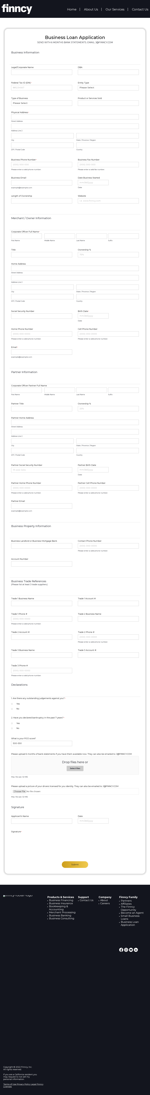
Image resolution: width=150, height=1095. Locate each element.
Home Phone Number (22, 329)
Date (80, 816)
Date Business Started (89, 178)
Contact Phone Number (89, 541)
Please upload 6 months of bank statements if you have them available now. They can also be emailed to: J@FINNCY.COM (71, 754)
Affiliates (126, 903)
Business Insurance (61, 903)
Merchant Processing (62, 912)
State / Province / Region (86, 140)
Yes (18, 704)
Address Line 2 (16, 131)
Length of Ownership (21, 196)
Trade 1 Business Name (22, 598)
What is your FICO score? (23, 738)
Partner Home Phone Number (26, 483)
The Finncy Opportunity (128, 908)
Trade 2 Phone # (86, 632)
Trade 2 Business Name (89, 614)
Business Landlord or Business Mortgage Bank (34, 541)
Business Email (18, 178)
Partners (126, 900)
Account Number (19, 559)
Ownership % (84, 250)
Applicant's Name (20, 816)
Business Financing (61, 900)
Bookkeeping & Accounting (58, 908)
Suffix (110, 241)
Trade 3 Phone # (19, 665)
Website (82, 196)
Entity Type (83, 83)
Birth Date (83, 311)
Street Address (17, 121)
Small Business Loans (130, 917)
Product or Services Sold (90, 98)
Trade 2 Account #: (20, 632)
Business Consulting (61, 918)
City (12, 140)
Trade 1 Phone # (19, 614)
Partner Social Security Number (26, 465)
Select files (75, 768)
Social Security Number (22, 311)
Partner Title (17, 404)
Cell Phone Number (87, 329)
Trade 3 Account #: (87, 650)
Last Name (80, 241)
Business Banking (60, 915)
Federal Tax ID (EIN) (21, 83)
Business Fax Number (88, 160)
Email (14, 347)
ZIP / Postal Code (18, 150)
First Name (15, 241)
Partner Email (18, 501)
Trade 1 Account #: (87, 598)
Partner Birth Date (87, 465)
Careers (105, 903)
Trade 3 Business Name (23, 650)
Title (13, 250)
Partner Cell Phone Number (91, 483)
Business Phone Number (24, 160)
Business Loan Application (130, 923)
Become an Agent (132, 912)
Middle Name (49, 241)
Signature (16, 831)
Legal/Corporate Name (22, 67)
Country (79, 150)
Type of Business (19, 98)
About (104, 900)
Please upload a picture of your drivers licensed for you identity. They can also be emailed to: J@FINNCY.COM (64, 786)
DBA (80, 67)
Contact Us (86, 900)
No (17, 709)
